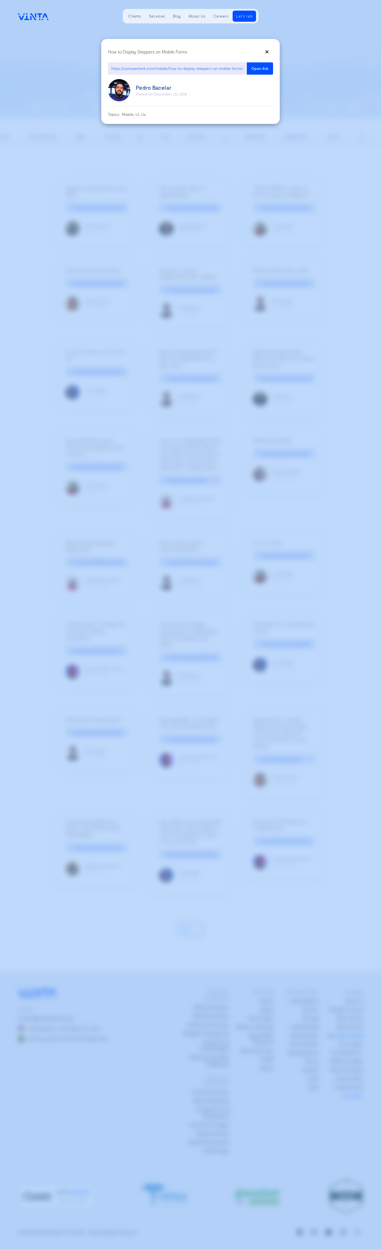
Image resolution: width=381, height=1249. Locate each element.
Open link (260, 68)
